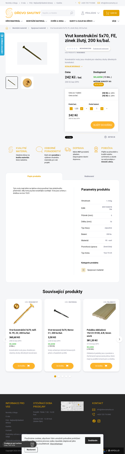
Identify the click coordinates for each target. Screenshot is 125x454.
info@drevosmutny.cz (105, 410)
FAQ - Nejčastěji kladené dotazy (41, 3)
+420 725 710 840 (104, 414)
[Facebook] (94, 420)
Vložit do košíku (102, 125)
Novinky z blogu (12, 3)
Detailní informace (72, 66)
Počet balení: (94, 104)
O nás (23, 3)
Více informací (56, 444)
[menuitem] (14, 21)
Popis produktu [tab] (34, 176)
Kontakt (9, 430)
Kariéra (59, 3)
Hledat (71, 13)
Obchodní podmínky (13, 441)
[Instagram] (99, 420)
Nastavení (31, 449)
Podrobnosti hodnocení (101, 48)
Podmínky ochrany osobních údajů (16, 435)
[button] (55, 376)
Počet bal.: (73, 104)
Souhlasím (92, 440)
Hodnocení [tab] (89, 176)
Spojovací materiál (95, 270)
